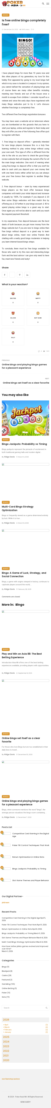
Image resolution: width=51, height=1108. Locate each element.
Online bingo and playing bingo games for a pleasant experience (24, 366)
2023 (6, 1046)
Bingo (5, 15)
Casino (5, 975)
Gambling (6, 984)
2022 (6, 1051)
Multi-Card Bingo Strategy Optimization (18, 508)
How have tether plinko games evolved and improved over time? (25, 947)
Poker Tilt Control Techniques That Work (30, 845)
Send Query (25, 1102)
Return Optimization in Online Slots (28, 857)
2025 (6, 1037)
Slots (4, 997)
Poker (4, 992)
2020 (6, 1060)
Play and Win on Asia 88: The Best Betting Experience (22, 655)
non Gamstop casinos (11, 1079)
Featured (6, 980)
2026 (6, 1019)
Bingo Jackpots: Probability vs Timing (24, 444)
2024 (6, 1041)
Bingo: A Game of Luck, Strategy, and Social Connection (24, 574)
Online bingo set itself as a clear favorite (26, 382)
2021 (6, 1055)
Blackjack (6, 971)
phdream (5, 903)
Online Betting (8, 988)
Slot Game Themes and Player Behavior (30, 880)
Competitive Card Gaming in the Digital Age (30, 835)
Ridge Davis (9, 457)
